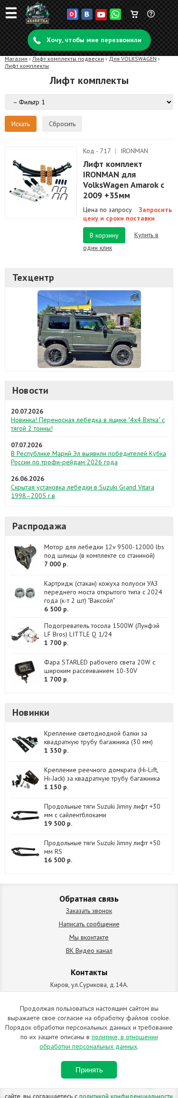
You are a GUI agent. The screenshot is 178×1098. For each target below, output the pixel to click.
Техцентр (33, 277)
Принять (89, 1070)
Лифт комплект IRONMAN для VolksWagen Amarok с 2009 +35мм (123, 179)
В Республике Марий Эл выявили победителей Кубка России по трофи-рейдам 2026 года (88, 457)
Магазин (16, 58)
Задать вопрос (151, 17)
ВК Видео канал (89, 950)
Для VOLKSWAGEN (133, 58)
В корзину (104, 235)
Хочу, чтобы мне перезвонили (94, 40)
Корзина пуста (134, 12)
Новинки (30, 712)
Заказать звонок (89, 910)
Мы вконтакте (89, 937)
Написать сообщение (89, 924)
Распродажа (39, 526)
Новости (30, 390)
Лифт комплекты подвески (68, 58)
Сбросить (62, 124)
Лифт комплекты (27, 65)
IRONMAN (134, 151)
